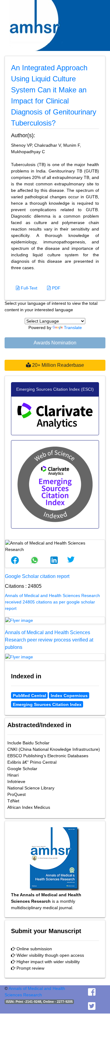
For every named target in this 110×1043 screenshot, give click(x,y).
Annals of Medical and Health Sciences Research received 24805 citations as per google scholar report (52, 602)
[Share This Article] (15, 560)
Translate (73, 327)
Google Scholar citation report (37, 576)
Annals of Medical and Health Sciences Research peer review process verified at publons (49, 640)
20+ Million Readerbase (57, 365)
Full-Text (28, 287)
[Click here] (55, 620)
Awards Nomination (55, 342)
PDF (56, 287)
